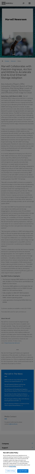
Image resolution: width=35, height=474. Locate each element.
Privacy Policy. (12, 466)
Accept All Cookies (22, 470)
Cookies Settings (10, 470)
